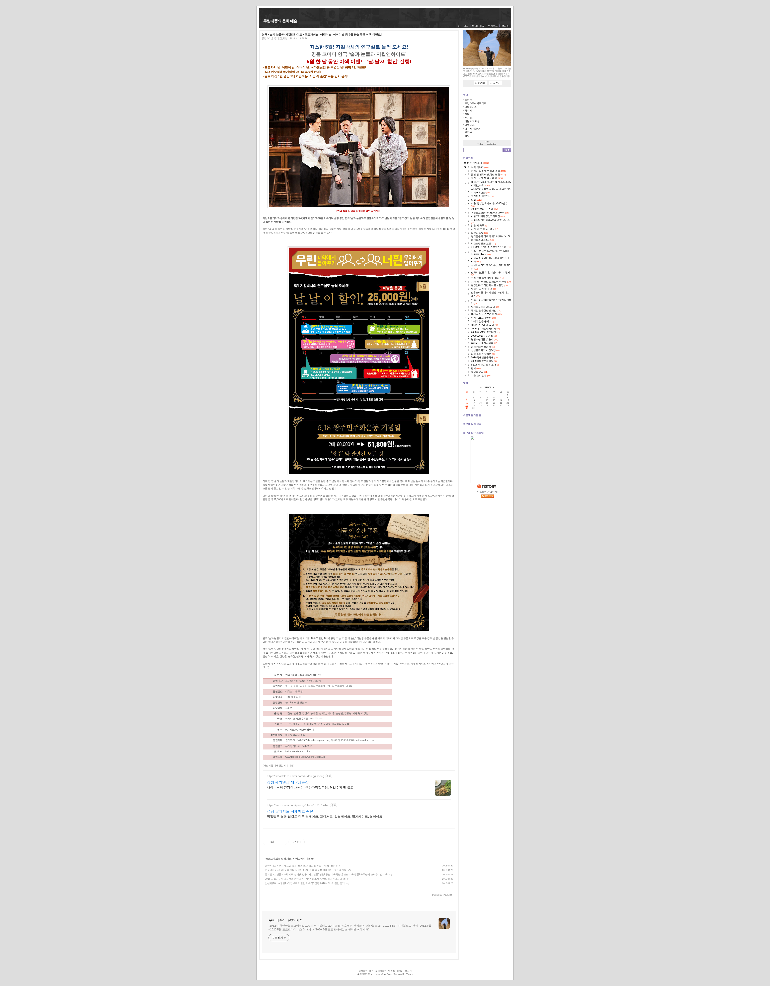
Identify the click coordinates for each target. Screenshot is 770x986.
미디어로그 (478, 25)
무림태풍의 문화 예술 (280, 21)
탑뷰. (467, 135)
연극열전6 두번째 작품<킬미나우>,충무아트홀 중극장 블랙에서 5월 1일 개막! (306, 870)
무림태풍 (361, 974)
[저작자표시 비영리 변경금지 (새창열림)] (310, 842)
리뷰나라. (470, 125)
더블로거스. (471, 107)
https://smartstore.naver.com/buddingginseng (295, 776)
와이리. (468, 110)
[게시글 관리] (282, 842)
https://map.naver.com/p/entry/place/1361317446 (298, 805)
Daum (389, 974)
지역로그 (363, 971)
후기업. (468, 117)
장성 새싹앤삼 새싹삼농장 (288, 782)
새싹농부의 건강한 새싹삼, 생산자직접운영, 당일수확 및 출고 (310, 787)
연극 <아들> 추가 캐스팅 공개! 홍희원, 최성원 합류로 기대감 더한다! (301, 865)
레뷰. (467, 114)
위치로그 (493, 25)
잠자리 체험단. (472, 128)
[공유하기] (277, 842)
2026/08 (487, 387)
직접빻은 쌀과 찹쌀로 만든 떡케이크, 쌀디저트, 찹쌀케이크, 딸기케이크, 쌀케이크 (324, 816)
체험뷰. (468, 132)
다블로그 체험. (472, 121)
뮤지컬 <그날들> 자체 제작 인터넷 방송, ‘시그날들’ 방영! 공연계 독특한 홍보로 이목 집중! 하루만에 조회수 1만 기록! (326, 874)
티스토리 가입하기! (487, 491)
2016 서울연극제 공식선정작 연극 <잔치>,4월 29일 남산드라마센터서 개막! (305, 878)
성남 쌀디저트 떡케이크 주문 (290, 811)
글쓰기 (408, 971)
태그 (466, 25)
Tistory (409, 974)
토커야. (468, 99)
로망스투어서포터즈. (476, 103)
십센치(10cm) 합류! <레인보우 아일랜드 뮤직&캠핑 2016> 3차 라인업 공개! (305, 883)
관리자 (400, 971)
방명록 (505, 25)
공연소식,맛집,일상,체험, (275, 38)
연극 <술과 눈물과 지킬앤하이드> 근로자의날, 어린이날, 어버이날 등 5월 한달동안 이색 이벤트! (322, 34)
